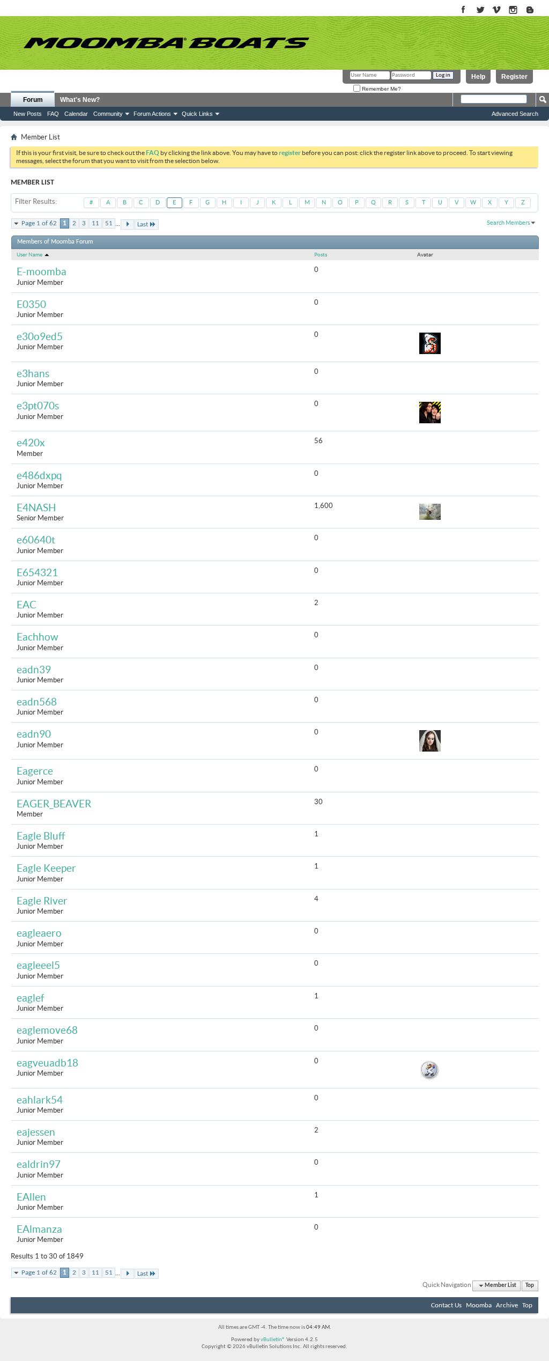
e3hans (33, 373)
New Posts (27, 114)
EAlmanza (39, 1229)
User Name (30, 255)
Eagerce (35, 771)
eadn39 (34, 669)
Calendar (76, 114)
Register (514, 76)
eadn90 (34, 734)
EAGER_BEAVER (54, 804)
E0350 (31, 304)
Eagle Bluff (41, 836)
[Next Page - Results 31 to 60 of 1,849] (127, 224)
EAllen (31, 1197)
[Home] (166, 43)
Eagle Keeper (46, 868)
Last (142, 224)
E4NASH (36, 507)
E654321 (37, 572)
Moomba (479, 1305)
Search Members (508, 222)
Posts (320, 255)
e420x (31, 442)
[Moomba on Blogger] (535, 10)
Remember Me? (380, 89)
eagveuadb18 (47, 1063)
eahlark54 (40, 1100)
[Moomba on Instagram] (513, 10)
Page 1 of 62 (39, 223)
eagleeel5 (38, 965)
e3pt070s (38, 405)
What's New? (80, 100)
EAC (26, 604)
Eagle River (42, 901)
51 (109, 223)
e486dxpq (39, 475)
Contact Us (446, 1305)
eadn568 (37, 702)
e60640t (36, 540)
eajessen (36, 1132)
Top (529, 1286)
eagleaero (39, 933)
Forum (33, 100)
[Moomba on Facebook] (463, 10)
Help (478, 76)
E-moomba (41, 271)
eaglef (30, 998)
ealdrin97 (39, 1164)
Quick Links (197, 114)
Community (108, 114)
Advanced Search (515, 114)
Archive (507, 1305)
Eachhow (37, 637)
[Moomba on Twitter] (480, 10)
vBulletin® (273, 1340)
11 (95, 223)
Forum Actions (152, 114)
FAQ (53, 114)
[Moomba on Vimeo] (496, 10)
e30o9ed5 (40, 336)
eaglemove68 (47, 1030)
